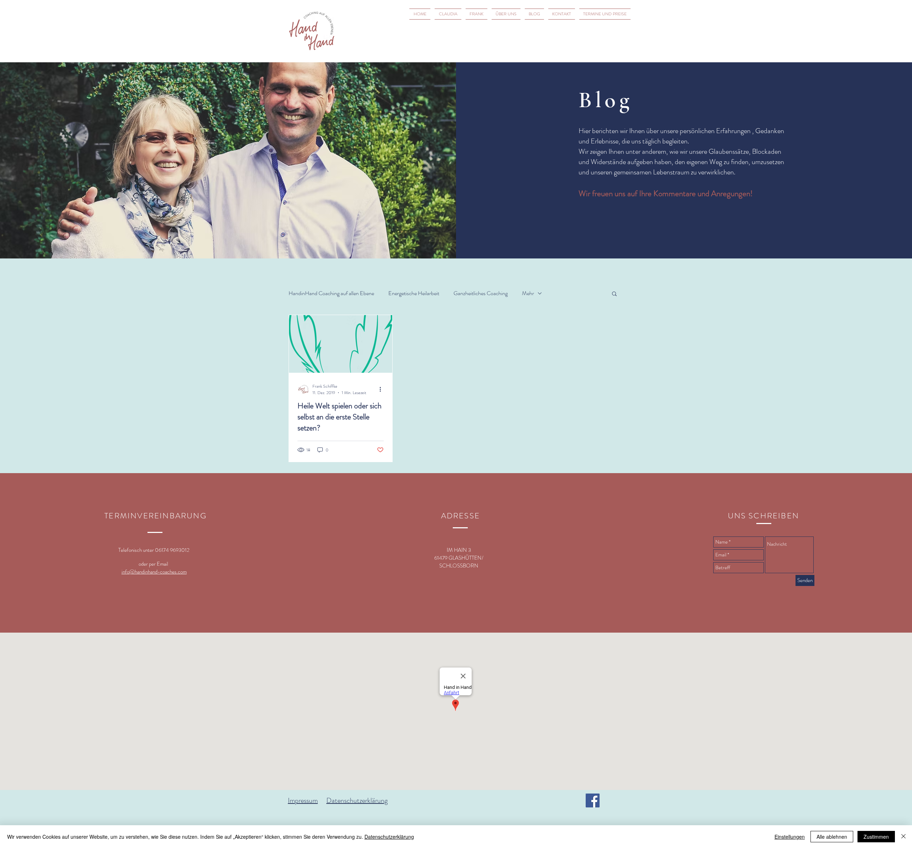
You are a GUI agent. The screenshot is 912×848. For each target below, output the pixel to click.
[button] (614, 294)
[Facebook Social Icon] (593, 800)
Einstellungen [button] (789, 836)
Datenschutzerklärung (357, 800)
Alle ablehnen (832, 836)
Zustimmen (876, 836)
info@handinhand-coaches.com (154, 572)
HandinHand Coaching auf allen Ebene (331, 293)
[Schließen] (903, 836)
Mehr (528, 293)
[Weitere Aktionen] (382, 389)
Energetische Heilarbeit (413, 293)
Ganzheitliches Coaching (481, 293)
